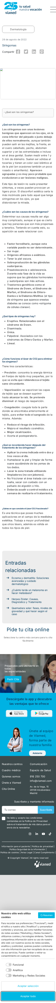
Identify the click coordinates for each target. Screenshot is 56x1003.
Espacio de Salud (40, 770)
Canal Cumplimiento (44, 852)
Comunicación (38, 764)
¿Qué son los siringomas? (19, 112)
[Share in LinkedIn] (34, 51)
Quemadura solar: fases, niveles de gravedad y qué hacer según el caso (32, 610)
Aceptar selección (28, 985)
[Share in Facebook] (18, 51)
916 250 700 (37, 776)
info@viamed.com (41, 780)
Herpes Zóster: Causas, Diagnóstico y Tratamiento (27, 600)
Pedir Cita (13, 679)
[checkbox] (12, 965)
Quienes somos (11, 776)
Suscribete (46, 809)
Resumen (48, 915)
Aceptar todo (28, 996)
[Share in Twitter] (26, 51)
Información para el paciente (16, 846)
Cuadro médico (11, 770)
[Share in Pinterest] (42, 51)
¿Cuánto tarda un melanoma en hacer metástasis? (29, 591)
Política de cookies (9, 852)
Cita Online (8, 788)
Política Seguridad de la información (27, 849)
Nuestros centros (12, 764)
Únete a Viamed (11, 782)
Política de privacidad (42, 846)
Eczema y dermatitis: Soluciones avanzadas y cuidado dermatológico (30, 580)
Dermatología (18, 29)
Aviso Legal (26, 852)
